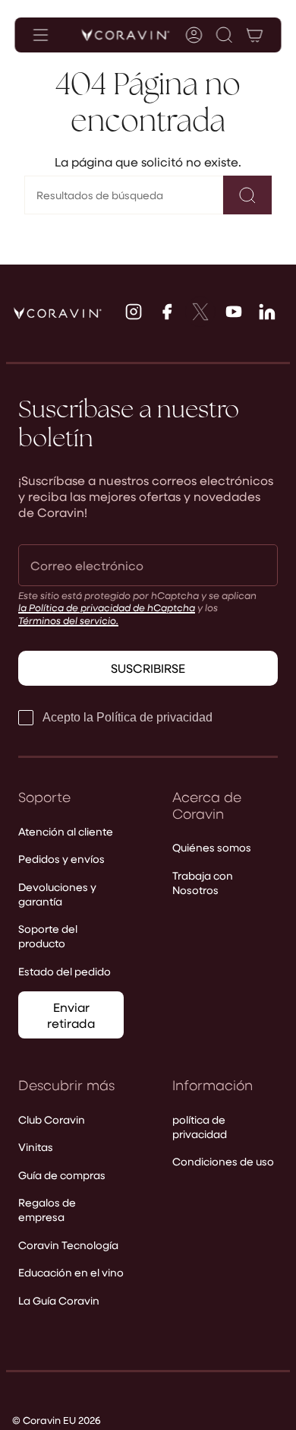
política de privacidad (199, 1126)
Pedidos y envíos (61, 858)
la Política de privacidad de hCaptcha (106, 607)
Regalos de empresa (47, 1209)
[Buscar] (247, 195)
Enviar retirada (71, 1015)
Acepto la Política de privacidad (128, 717)
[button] (224, 34)
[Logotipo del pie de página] (57, 313)
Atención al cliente (65, 831)
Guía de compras (61, 1175)
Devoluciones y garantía (57, 894)
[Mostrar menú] (41, 34)
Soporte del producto (47, 935)
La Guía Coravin (58, 1300)
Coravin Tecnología (68, 1245)
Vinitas (35, 1147)
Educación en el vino (71, 1272)
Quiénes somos (211, 847)
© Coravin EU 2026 (56, 1419)
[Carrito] (255, 34)
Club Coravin (51, 1119)
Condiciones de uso (223, 1161)
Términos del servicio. (68, 620)
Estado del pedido (64, 971)
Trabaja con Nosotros (202, 882)
